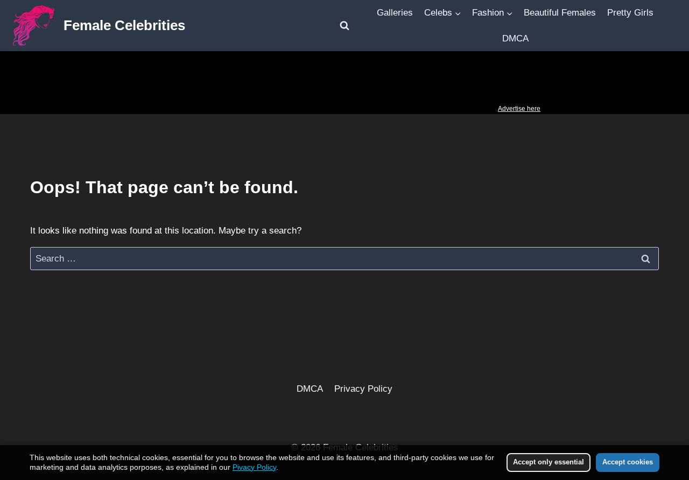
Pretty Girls (630, 13)
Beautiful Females (560, 13)
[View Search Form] (344, 26)
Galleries (395, 13)
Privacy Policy (363, 389)
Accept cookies (627, 462)
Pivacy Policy (254, 467)
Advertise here (519, 108)
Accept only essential (548, 462)
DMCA (515, 38)
